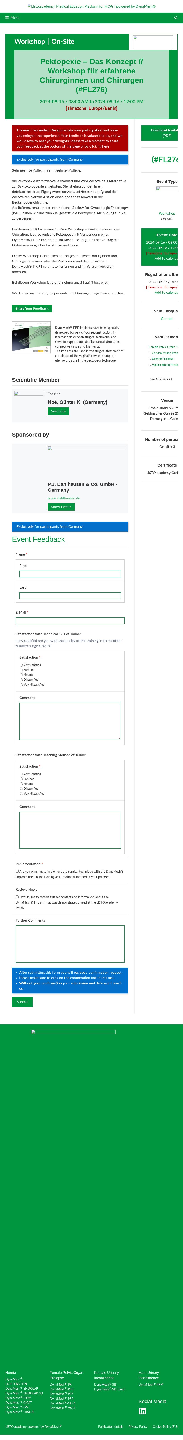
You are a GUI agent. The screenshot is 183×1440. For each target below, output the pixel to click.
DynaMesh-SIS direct (109, 1389)
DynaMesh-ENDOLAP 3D (24, 1393)
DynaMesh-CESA (62, 1403)
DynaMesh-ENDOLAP (21, 1388)
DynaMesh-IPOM (18, 1398)
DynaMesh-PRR (62, 1389)
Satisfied (29, 670)
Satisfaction (30, 657)
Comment (27, 698)
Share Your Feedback (32, 308)
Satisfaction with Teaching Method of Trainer (51, 755)
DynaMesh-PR (61, 1384)
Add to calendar (167, 258)
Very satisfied (32, 665)
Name (21, 554)
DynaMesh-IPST (17, 1407)
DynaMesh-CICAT (18, 1402)
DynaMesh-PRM (151, 1384)
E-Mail (22, 612)
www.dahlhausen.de (64, 498)
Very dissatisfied (34, 684)
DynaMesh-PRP (61, 1398)
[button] (176, 18)
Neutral (28, 674)
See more (58, 411)
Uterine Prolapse (162, 359)
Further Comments (30, 920)
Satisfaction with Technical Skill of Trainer (48, 634)
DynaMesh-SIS (105, 1384)
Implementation (29, 864)
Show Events (61, 507)
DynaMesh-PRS (61, 1394)
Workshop (29, 41)
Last (22, 587)
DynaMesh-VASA (62, 1408)
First (23, 566)
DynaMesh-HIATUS (19, 1412)
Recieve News (26, 889)
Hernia (10, 1373)
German (167, 318)
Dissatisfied (31, 679)
